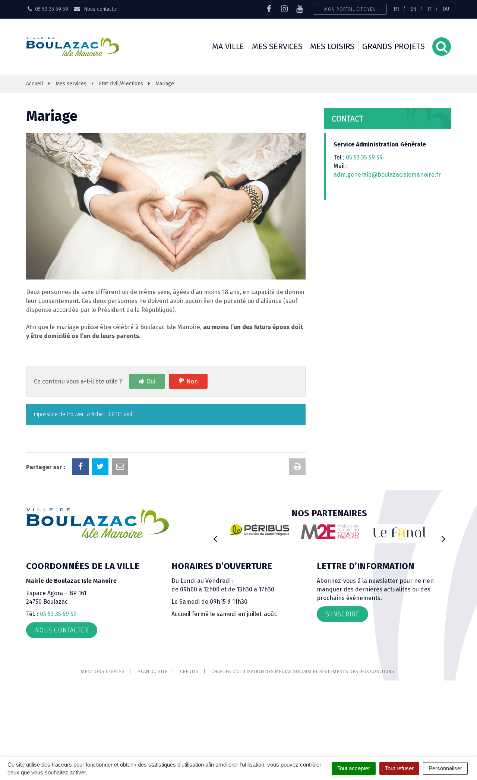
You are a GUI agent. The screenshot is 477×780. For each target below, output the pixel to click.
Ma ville (228, 46)
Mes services (277, 46)
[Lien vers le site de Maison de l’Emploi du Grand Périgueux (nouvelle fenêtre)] (329, 532)
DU (446, 9)
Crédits (189, 671)
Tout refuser (399, 768)
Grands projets (393, 46)
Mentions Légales (102, 671)
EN (413, 9)
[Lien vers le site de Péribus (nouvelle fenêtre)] (259, 530)
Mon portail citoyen (350, 9)
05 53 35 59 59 (364, 157)
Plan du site (152, 671)
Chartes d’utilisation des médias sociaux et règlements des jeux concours (302, 671)
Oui (150, 381)
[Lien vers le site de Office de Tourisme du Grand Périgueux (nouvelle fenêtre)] (399, 534)
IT (430, 9)
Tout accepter (353, 768)
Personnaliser (445, 768)
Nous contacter (100, 9)
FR (396, 9)
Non (192, 381)
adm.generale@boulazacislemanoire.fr (387, 174)
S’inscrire (342, 614)
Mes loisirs (332, 46)
